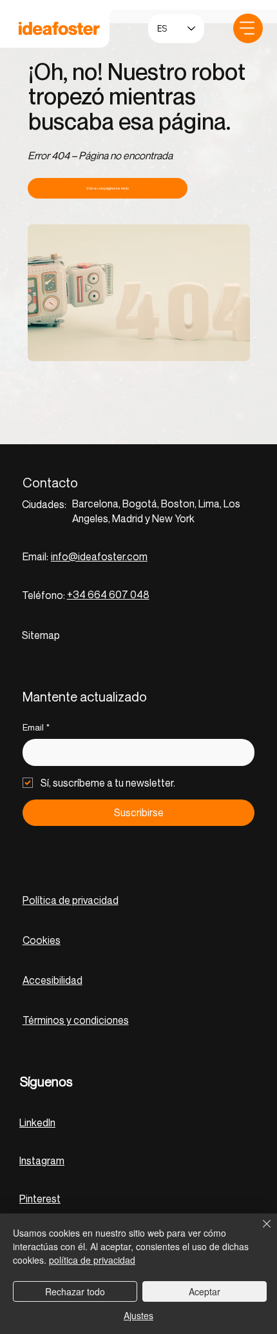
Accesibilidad (52, 980)
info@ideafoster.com (99, 556)
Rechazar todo (75, 1291)
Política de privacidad (71, 900)
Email (36, 726)
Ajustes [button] (138, 1315)
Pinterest (40, 1198)
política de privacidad (92, 1259)
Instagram (41, 1160)
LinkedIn (37, 1122)
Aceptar (204, 1291)
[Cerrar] (259, 1231)
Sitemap (41, 635)
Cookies (42, 940)
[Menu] (248, 28)
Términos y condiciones (76, 1020)
